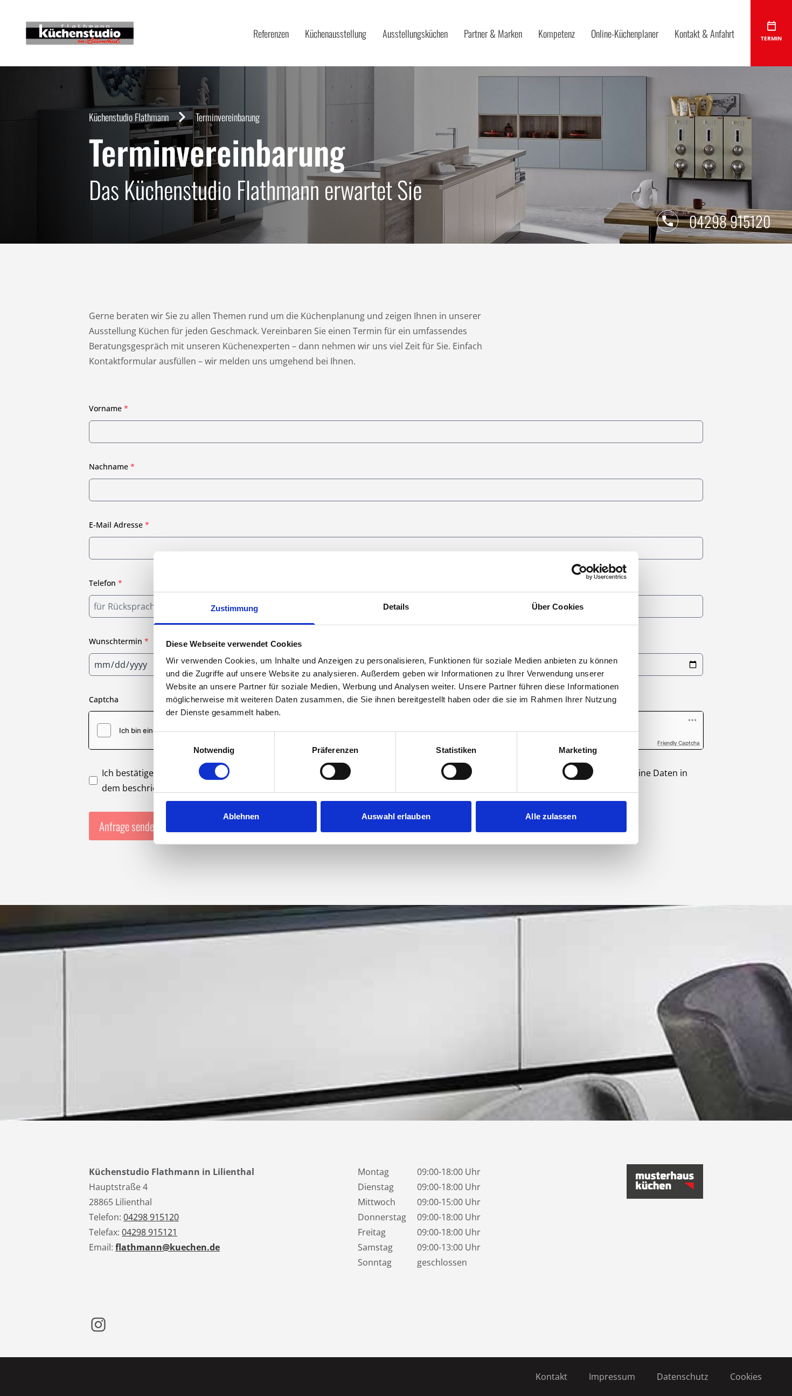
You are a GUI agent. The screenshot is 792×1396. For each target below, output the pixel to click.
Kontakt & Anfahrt (704, 33)
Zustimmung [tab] (235, 608)
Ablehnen (241, 816)
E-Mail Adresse (119, 525)
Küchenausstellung (335, 33)
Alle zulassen (550, 816)
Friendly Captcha (678, 743)
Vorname (108, 408)
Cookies (746, 1377)
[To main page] (80, 33)
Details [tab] (396, 606)
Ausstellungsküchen (415, 33)
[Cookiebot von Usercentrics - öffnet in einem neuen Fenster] (579, 571)
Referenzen (271, 33)
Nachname (112, 466)
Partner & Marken (493, 33)
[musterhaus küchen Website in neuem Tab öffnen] (665, 1181)
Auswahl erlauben (396, 816)
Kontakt (551, 1377)
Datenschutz (682, 1377)
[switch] (335, 771)
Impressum (612, 1377)
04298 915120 (729, 221)
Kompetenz (556, 33)
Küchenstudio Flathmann (129, 117)
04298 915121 (149, 1232)
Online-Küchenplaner (624, 33)
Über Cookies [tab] (557, 606)
